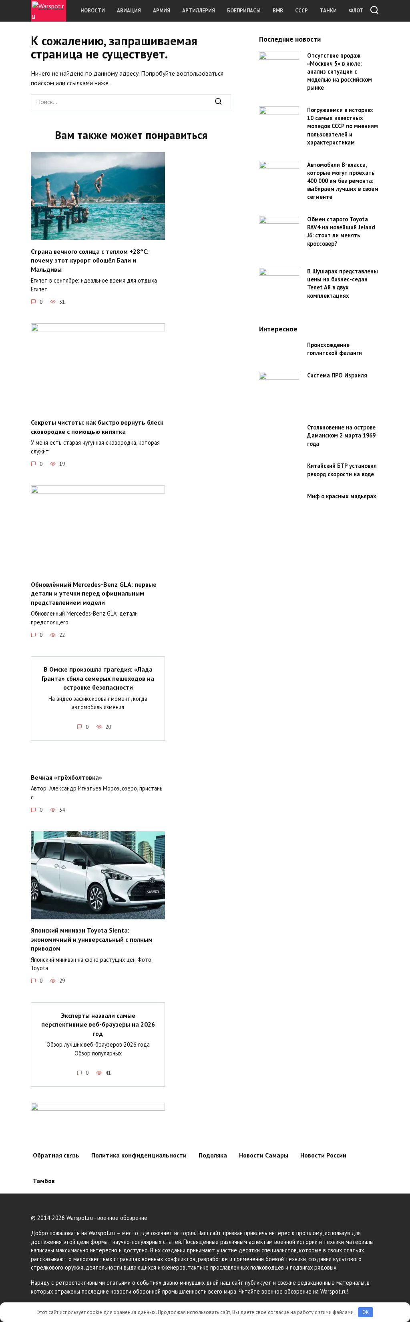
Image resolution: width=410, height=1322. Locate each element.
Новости (92, 10)
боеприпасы (244, 10)
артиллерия (198, 10)
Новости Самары (263, 1155)
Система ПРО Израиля (337, 375)
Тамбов (44, 1181)
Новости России (323, 1155)
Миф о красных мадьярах (341, 496)
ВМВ (278, 10)
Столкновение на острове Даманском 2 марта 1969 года (341, 435)
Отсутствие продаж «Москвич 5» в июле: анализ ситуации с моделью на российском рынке (339, 72)
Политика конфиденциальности (139, 1155)
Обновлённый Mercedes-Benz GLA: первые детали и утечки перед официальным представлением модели (94, 593)
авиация (129, 10)
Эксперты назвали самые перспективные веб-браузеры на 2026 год (98, 1024)
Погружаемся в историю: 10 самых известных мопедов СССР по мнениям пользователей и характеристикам (342, 126)
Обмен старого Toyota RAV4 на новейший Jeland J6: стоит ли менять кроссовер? (341, 231)
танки (328, 10)
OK (365, 1312)
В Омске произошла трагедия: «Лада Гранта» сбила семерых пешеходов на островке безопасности (98, 678)
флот (356, 10)
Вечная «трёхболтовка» (66, 777)
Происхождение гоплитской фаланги (334, 349)
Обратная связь (56, 1155)
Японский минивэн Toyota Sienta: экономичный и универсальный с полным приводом (92, 939)
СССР (301, 10)
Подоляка (213, 1155)
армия (161, 10)
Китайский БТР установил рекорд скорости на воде (342, 470)
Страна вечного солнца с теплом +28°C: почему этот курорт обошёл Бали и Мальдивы (90, 260)
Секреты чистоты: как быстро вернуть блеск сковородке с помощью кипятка (97, 426)
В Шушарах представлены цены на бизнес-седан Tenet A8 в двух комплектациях (342, 283)
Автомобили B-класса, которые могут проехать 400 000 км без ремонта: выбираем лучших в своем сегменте (342, 181)
